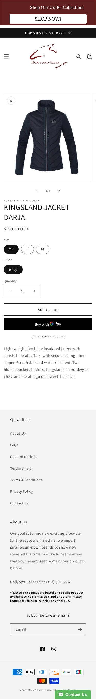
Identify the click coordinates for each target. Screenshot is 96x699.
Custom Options (23, 456)
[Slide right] (59, 190)
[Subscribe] (80, 629)
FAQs (14, 445)
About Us (18, 433)
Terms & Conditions (26, 480)
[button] (6, 56)
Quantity (10, 281)
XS (11, 249)
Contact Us (19, 503)
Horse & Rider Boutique (41, 689)
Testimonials (20, 468)
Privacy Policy (21, 491)
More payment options (48, 336)
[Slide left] (36, 190)
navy (13, 269)
